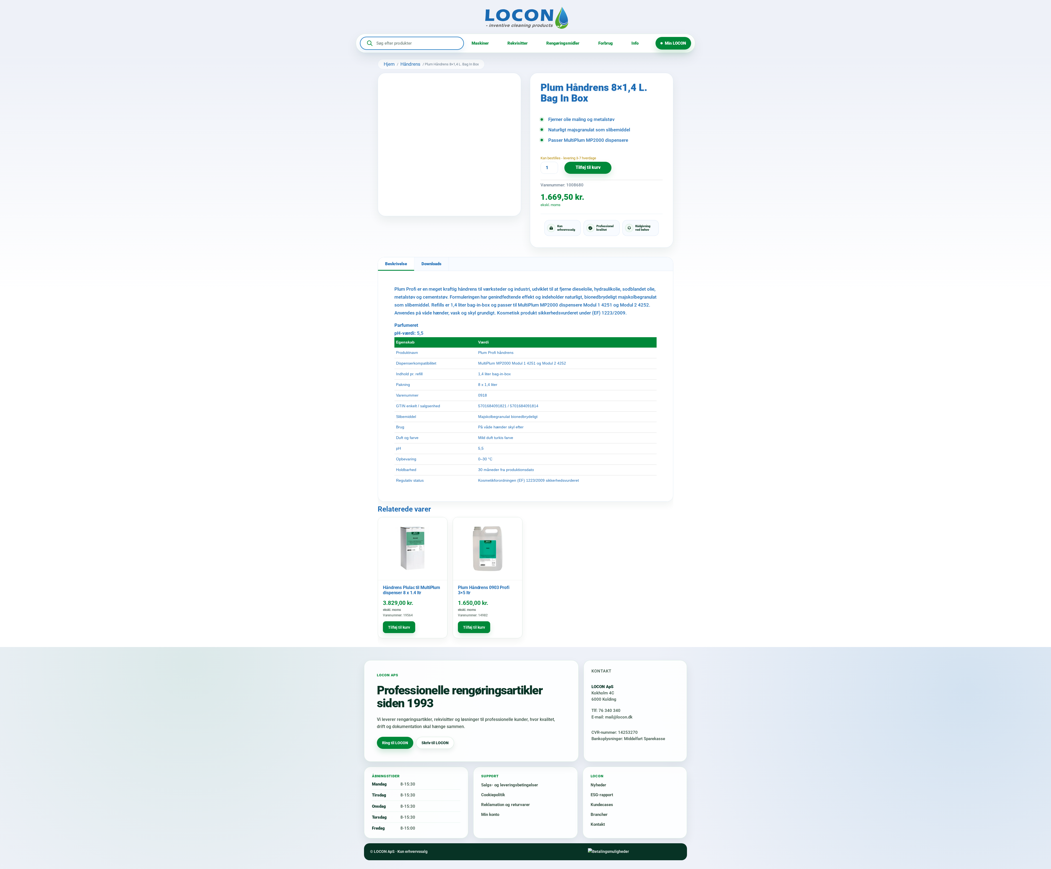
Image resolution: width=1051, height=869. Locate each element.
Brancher (599, 814)
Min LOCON (675, 43)
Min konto (490, 814)
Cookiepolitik (493, 794)
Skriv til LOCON (435, 743)
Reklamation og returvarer (505, 804)
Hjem (389, 64)
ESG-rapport (602, 794)
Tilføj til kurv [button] (399, 627)
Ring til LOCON (395, 743)
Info (635, 43)
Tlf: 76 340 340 (605, 710)
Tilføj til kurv (588, 167)
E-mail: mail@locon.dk (612, 717)
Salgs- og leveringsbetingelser (509, 785)
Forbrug (605, 43)
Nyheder (598, 785)
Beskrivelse (396, 263)
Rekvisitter (517, 43)
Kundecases (602, 804)
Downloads (431, 263)
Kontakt (598, 824)
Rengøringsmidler (562, 43)
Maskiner (480, 43)
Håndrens (410, 64)
